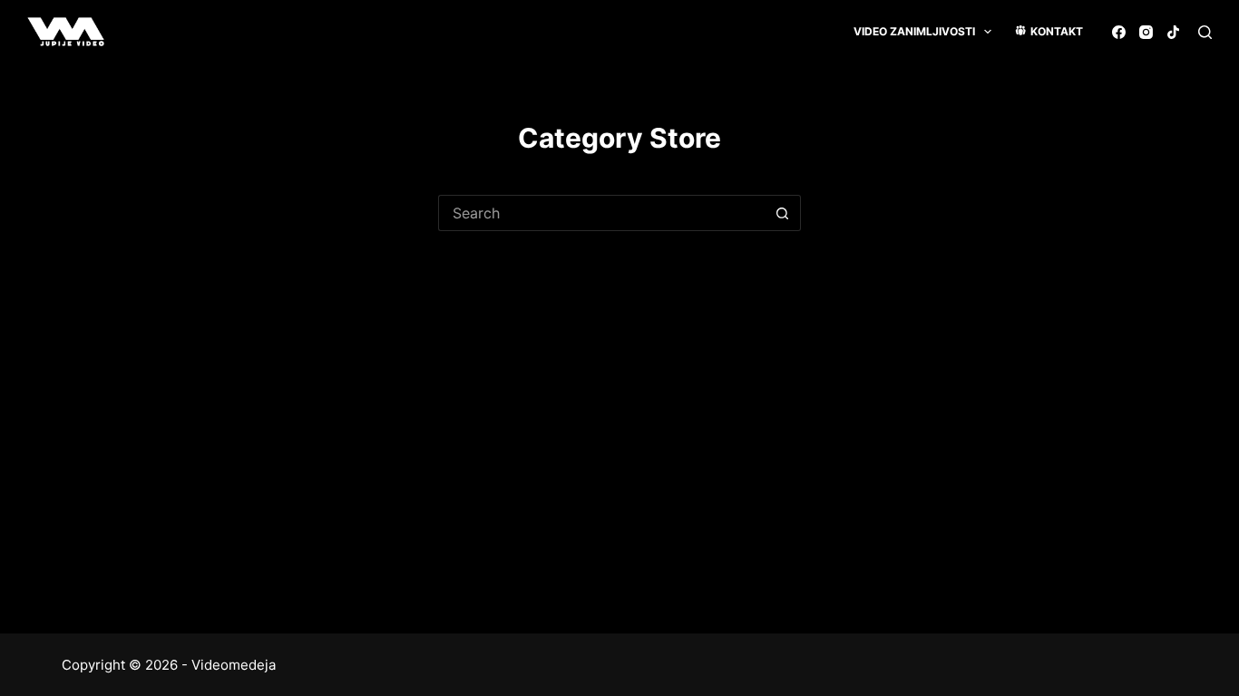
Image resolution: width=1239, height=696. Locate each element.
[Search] (1205, 32)
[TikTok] (1173, 32)
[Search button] (783, 213)
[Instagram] (1146, 32)
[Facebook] (1119, 32)
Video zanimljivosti (914, 31)
